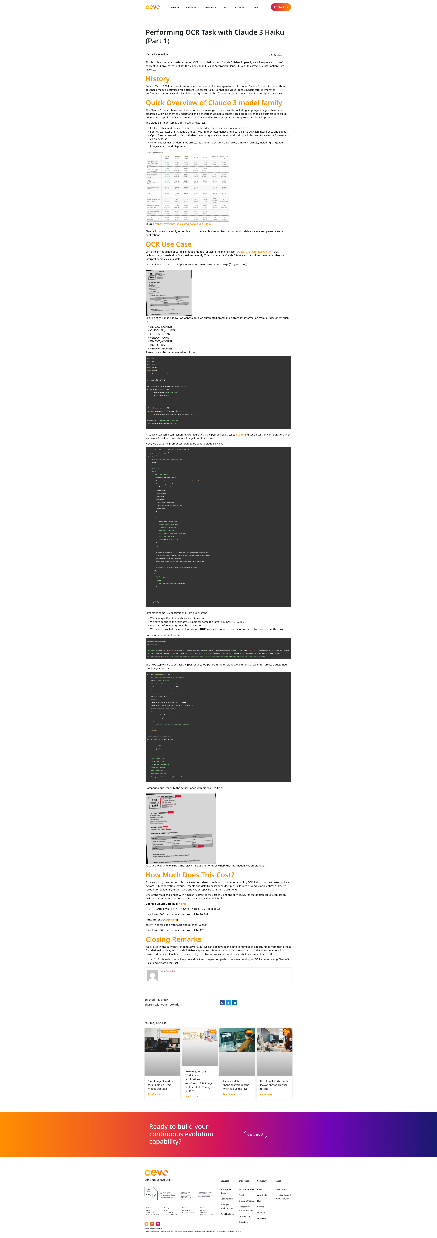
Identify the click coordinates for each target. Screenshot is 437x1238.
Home (259, 1189)
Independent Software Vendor (246, 1208)
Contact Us (262, 1218)
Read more (154, 1094)
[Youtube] (158, 1224)
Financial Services (246, 1189)
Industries (191, 7)
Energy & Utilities (246, 1201)
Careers (256, 7)
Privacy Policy (281, 1189)
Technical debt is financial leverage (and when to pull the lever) (236, 1084)
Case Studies (210, 7)
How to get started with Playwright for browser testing (274, 1084)
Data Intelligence (228, 1199)
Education (243, 1222)
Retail (241, 1195)
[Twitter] (152, 1224)
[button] (222, 1002)
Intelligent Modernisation (227, 1206)
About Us (240, 7)
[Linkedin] (146, 1224)
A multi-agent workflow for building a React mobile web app (161, 1084)
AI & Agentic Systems (226, 1191)
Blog (226, 7)
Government (244, 1216)
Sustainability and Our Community (283, 1197)
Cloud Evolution (227, 1214)
